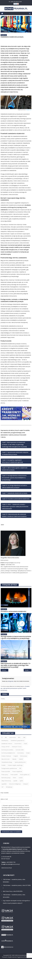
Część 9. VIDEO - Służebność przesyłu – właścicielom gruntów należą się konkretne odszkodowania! (15, 506)
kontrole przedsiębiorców (8, 753)
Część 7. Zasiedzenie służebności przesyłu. (14, 493)
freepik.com (28, 109)
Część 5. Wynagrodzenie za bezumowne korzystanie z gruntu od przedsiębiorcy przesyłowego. (14, 478)
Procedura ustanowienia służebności (13, 611)
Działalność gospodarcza (17, 740)
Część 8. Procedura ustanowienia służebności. (16, 499)
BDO (19, 737)
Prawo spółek (14, 774)
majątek (15, 756)
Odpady (14, 759)
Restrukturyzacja (5, 777)
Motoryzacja (23, 756)
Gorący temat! (5, 746)
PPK (20, 768)
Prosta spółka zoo (25, 774)
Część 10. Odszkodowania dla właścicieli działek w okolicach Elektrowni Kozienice (14, 515)
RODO (14, 777)
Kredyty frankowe (6, 756)
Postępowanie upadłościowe (9, 768)
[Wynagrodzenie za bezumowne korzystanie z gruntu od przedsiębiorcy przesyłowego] (16, 623)
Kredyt (28, 753)
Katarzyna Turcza (16, 746)
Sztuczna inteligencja (15, 784)
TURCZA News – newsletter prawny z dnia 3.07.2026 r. (17, 887)
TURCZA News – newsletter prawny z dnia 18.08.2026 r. (14, 881)
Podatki (3, 765)
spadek (15, 781)
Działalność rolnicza (6, 743)
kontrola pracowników (7, 750)
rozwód (20, 777)
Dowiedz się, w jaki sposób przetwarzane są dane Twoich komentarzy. (15, 688)
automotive (12, 737)
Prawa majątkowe (17, 771)
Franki (25, 743)
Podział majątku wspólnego (15, 765)
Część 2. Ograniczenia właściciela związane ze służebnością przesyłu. (15, 453)
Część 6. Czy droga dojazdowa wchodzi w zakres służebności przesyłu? (14, 486)
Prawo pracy (4, 774)
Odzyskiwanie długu (6, 762)
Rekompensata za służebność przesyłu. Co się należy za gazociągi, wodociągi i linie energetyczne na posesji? (15, 665)
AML (6, 737)
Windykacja (9, 787)
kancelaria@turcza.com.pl (12, 864)
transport (25, 784)
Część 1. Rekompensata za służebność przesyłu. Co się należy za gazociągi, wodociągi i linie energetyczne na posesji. (14, 445)
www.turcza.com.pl (6, 868)
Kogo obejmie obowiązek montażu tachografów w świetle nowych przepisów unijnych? (16, 902)
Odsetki (21, 759)
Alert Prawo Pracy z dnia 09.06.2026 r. (13, 891)
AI (1, 737)
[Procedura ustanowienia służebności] (16, 597)
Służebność (3, 35)
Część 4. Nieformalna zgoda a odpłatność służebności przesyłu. (14, 469)
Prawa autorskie (5, 771)
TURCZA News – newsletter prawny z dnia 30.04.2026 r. (14, 896)
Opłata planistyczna (20, 762)
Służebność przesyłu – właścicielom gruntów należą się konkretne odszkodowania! (28, 670)
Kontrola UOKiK (20, 750)
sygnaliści (4, 784)
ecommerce (18, 743)
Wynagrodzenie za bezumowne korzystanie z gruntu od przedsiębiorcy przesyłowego (16, 637)
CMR (24, 737)
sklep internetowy (6, 781)
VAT (2, 787)
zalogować (11, 681)
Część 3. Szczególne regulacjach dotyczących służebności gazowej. (12, 461)
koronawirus (20, 753)
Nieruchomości (5, 759)
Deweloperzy (4, 740)
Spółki (21, 781)
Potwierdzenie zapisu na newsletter (11, 831)
